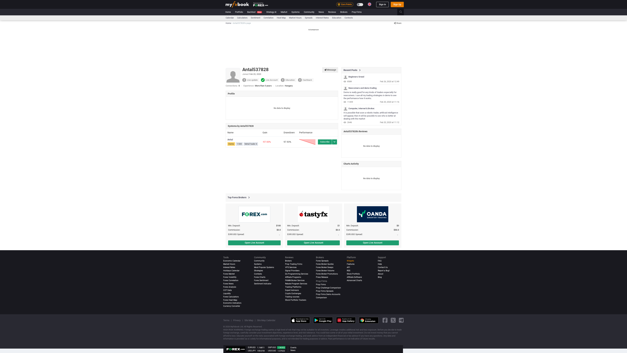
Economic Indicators (232, 303)
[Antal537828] (345, 77)
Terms (226, 320)
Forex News (228, 284)
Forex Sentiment (261, 280)
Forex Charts (259, 277)
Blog (380, 277)
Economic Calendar (232, 261)
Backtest (254, 12)
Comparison (321, 297)
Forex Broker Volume (325, 270)
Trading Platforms (293, 287)
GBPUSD (272, 347)
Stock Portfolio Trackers (295, 300)
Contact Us (383, 267)
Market (284, 12)
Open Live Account (254, 242)
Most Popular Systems (264, 267)
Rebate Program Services (296, 284)
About (380, 274)
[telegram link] (401, 320)
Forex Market (229, 274)
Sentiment (255, 18)
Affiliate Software (354, 277)
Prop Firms (357, 12)
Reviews (332, 12)
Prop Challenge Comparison (328, 288)
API (348, 267)
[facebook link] (385, 320)
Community (309, 12)
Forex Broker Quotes (325, 264)
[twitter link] (393, 320)
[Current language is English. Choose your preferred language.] (369, 4)
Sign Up (397, 4)
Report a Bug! (384, 270)
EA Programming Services (296, 274)
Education (336, 18)
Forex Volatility (229, 277)
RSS (348, 270)
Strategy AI (271, 12)
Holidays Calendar (231, 270)
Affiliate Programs (293, 277)
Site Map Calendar (266, 320)
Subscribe (325, 142)
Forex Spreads (322, 261)
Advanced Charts (354, 280)
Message (331, 69)
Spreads (309, 18)
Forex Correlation (230, 280)
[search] (402, 12)
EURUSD (252, 347)
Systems (295, 12)
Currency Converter (231, 306)
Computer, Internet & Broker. (361, 108)
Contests (349, 18)
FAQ (379, 261)
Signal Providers (292, 270)
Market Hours (295, 18)
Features (350, 264)
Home (228, 12)
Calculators (242, 18)
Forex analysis (229, 287)
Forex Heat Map (230, 300)
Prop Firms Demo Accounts (328, 294)
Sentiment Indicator (262, 284)
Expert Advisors (292, 290)
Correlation (268, 18)
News (321, 12)
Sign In (382, 4)
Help (380, 264)
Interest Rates (322, 18)
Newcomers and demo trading (362, 88)
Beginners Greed (356, 77)
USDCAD (272, 350)
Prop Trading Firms (293, 264)
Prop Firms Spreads (324, 291)
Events (293, 347)
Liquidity (227, 293)
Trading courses (292, 297)
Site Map (248, 320)
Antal (230, 139)
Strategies (258, 270)
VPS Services (291, 267)
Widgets (350, 261)
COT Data (227, 290)
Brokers (343, 12)
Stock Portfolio (353, 274)
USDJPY (252, 350)
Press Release (322, 277)
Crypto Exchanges (293, 293)
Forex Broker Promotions (327, 274)
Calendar (230, 18)
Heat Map (281, 18)
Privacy (237, 320)
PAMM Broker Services (295, 280)
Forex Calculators (231, 297)
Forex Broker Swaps (324, 267)
